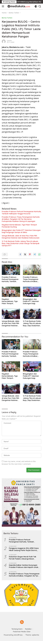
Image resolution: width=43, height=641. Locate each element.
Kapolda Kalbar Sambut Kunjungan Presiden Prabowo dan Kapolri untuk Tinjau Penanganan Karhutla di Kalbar (24, 566)
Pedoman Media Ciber (22, 632)
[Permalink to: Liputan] (4, 41)
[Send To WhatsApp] (39, 254)
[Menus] (3, 6)
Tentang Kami (16, 629)
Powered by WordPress (13, 635)
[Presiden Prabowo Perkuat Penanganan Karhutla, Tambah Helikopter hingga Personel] (11, 270)
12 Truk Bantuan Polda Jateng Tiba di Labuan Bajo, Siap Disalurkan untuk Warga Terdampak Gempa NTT (20, 243)
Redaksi (28, 629)
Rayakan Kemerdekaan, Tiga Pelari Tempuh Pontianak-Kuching (19, 226)
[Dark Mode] (36, 6)
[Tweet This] (25, 254)
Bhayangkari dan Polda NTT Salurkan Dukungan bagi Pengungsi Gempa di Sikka (21, 231)
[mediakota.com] (18, 6)
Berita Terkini (7, 18)
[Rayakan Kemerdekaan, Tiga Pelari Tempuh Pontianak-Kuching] (11, 292)
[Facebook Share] (20, 254)
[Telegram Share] (34, 254)
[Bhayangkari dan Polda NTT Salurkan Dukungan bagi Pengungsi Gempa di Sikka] (32, 292)
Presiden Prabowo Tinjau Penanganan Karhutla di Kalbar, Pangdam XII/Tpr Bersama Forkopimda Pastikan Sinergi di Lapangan (21, 219)
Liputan (9, 41)
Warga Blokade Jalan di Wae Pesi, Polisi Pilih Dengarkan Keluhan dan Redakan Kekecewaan (20, 237)
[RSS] (22, 622)
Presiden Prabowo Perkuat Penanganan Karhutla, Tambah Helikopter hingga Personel (21, 212)
